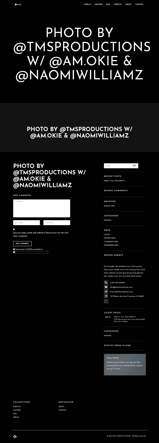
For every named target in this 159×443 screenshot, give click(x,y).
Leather (98, 4)
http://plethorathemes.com (121, 292)
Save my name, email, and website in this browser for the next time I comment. (40, 234)
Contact (139, 4)
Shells (87, 4)
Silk (108, 4)
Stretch (118, 4)
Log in (107, 235)
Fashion (107, 220)
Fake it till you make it (114, 181)
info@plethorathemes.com (121, 287)
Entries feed (109, 238)
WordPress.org (111, 245)
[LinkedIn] (106, 303)
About (128, 4)
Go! (134, 166)
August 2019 (109, 206)
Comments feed (111, 242)
